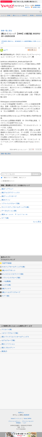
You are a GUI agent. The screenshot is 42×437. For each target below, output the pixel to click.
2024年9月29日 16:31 (31, 48)
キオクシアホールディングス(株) (13, 267)
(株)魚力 (4, 351)
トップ (2, 15)
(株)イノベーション (8, 344)
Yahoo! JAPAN (27, 418)
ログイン (27, 7)
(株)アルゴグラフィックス (10, 192)
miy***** (5, 50)
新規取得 (37, 5)
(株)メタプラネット (9, 270)
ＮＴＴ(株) (5, 218)
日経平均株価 (6, 263)
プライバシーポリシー (14, 421)
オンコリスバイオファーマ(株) (12, 274)
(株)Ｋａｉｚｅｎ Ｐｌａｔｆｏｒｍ (14, 214)
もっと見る (37, 221)
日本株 (8, 15)
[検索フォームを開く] (40, 12)
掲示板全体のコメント (8, 181)
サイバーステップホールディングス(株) (15, 207)
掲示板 (32, 15)
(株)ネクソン (5, 200)
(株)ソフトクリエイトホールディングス (15, 337)
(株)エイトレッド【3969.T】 (20, 15)
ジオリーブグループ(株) (9, 333)
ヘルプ (24, 423)
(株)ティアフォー (7, 189)
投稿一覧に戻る (6, 30)
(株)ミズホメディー (8, 347)
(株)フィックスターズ (9, 196)
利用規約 (18, 423)
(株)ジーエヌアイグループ (11, 292)
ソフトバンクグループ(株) (10, 203)
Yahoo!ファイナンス (16, 418)
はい (31, 149)
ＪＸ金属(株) (6, 281)
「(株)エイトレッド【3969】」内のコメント (14, 177)
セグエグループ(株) (8, 340)
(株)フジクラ (6, 288)
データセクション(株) (9, 211)
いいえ (38, 149)
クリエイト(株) (6, 329)
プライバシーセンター (28, 421)
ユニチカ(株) (6, 285)
